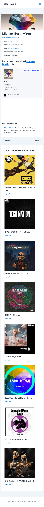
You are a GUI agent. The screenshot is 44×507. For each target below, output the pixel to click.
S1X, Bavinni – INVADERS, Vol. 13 (19, 481)
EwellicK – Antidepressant (16, 273)
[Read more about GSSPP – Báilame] (20, 297)
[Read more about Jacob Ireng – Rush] (20, 338)
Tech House (9, 3)
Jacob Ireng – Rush (13, 356)
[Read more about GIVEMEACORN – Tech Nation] (20, 214)
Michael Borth (14, 48)
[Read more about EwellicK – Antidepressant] (20, 255)
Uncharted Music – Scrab (16, 439)
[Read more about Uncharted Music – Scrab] (20, 422)
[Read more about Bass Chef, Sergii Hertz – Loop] (20, 380)
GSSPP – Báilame (12, 315)
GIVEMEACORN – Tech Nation (18, 232)
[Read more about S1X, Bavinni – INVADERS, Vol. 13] (20, 463)
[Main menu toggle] (40, 4)
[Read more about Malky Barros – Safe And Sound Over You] (20, 170)
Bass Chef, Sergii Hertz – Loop (18, 398)
